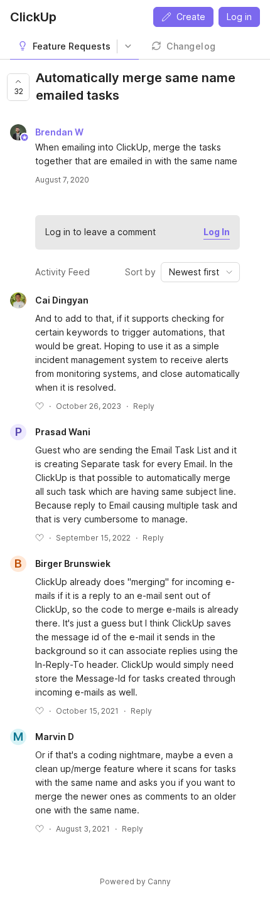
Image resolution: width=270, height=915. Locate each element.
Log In (216, 231)
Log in (239, 16)
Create (190, 16)
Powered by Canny (135, 881)
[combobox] (200, 272)
